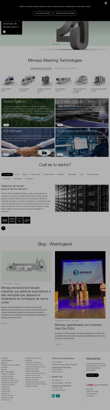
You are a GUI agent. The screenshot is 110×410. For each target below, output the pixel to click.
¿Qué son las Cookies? (43, 13)
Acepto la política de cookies (65, 13)
